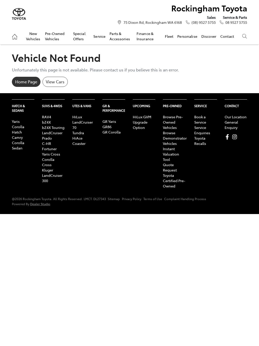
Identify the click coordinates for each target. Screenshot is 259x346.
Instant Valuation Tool (171, 154)
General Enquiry (231, 125)
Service (99, 36)
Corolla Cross (48, 162)
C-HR (46, 143)
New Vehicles (33, 36)
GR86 (107, 126)
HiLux (77, 116)
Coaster (78, 143)
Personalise (187, 36)
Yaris (16, 121)
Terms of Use (152, 199)
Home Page (26, 81)
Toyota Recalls (200, 141)
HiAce (77, 138)
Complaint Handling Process (185, 199)
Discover (208, 36)
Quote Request (170, 167)
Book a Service (200, 119)
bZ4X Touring (53, 127)
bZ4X (46, 122)
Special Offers (79, 36)
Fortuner (49, 148)
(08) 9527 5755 (203, 22)
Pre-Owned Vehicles (54, 36)
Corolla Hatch (18, 129)
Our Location (236, 116)
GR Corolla (111, 131)
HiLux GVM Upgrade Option (142, 122)
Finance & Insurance (145, 36)
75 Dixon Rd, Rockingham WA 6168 (152, 22)
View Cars (55, 81)
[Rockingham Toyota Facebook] (228, 137)
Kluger (47, 169)
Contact (227, 36)
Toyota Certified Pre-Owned (174, 180)
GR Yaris (109, 121)
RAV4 (46, 116)
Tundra (78, 132)
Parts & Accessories (120, 36)
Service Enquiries (202, 130)
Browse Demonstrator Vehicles (175, 138)
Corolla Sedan (18, 145)
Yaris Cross (51, 154)
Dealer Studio (40, 204)
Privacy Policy (131, 199)
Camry (17, 137)
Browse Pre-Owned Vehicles (173, 122)
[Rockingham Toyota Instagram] (235, 137)
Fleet (169, 36)
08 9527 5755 (236, 22)
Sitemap (114, 199)
